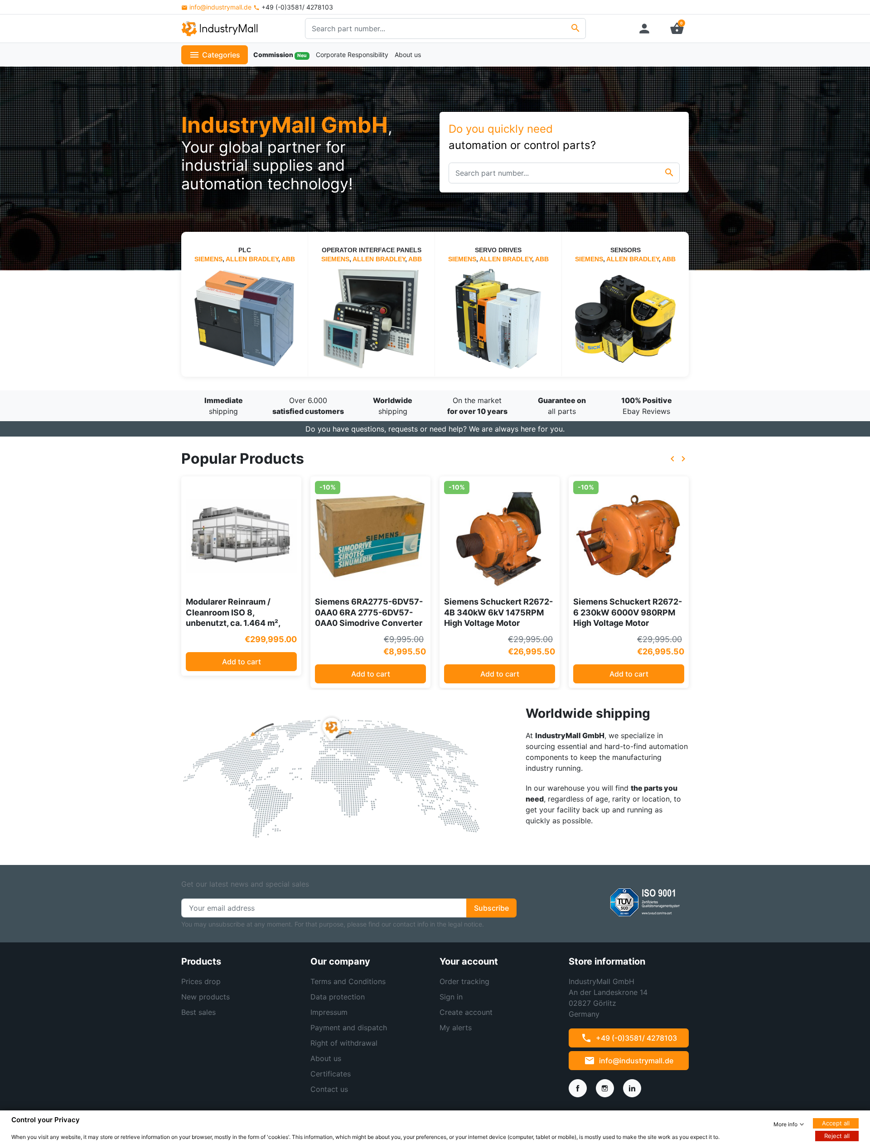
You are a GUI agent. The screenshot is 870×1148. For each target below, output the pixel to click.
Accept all (836, 1123)
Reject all (837, 1135)
